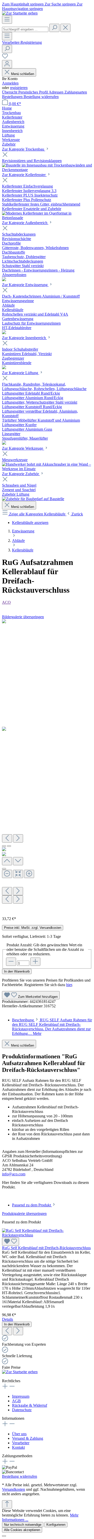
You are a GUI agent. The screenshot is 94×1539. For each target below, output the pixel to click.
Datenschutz (22, 1410)
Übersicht (10, 92)
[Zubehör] (33, 499)
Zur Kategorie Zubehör (21, 474)
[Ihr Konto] (7, 64)
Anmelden (10, 83)
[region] (47, 766)
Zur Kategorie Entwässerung (25, 285)
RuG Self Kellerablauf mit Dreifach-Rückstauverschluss (46, 1248)
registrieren (19, 88)
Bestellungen (13, 97)
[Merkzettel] (5, 58)
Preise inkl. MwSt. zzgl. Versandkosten (32, 928)
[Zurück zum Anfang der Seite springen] (7, 1504)
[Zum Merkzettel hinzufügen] (10, 1241)
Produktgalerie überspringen (24, 1213)
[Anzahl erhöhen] (35, 962)
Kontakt (18, 1447)
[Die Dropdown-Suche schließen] (65, 28)
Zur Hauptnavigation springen (42, 6)
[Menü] (7, 20)
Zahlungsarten (75, 92)
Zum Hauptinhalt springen (23, 4)
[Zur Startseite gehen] (20, 13)
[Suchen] (54, 28)
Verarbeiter (20, 1443)
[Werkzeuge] (47, 469)
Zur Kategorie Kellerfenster (24, 175)
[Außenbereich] (4, 280)
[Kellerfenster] (47, 218)
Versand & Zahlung (27, 1438)
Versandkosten (13, 1489)
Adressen (56, 92)
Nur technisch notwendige (22, 1524)
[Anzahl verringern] (11, 962)
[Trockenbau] (47, 170)
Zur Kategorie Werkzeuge (23, 448)
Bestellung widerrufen (41, 97)
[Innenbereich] (4, 368)
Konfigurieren (55, 1524)
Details (7, 1319)
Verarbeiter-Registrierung (22, 42)
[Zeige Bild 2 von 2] (9, 846)
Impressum (20, 1396)
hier (69, 985)
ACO (6, 602)
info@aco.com (13, 1174)
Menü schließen (22, 74)
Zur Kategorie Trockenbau (23, 149)
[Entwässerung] (4, 333)
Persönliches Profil (33, 92)
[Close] (4, 869)
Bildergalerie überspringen (23, 617)
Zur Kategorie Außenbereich (25, 223)
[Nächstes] (18, 838)
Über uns (19, 1434)
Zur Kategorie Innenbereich (24, 338)
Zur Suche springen (61, 4)
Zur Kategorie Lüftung (20, 373)
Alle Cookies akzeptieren (22, 1530)
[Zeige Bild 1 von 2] (4, 846)
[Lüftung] (4, 443)
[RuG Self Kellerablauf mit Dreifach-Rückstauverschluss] (47, 1235)
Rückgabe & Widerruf (29, 1405)
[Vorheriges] (7, 838)
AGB (16, 1401)
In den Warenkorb (17, 971)
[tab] (52, 1027)
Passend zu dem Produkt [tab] (32, 1205)
